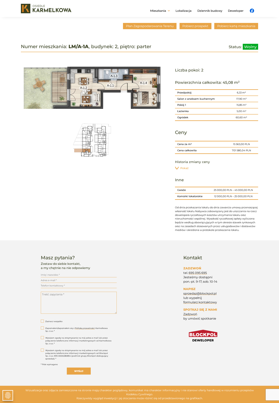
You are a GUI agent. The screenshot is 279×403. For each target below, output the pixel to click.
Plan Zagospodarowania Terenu (150, 26)
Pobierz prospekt (195, 26)
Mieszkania (158, 11)
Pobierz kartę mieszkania (236, 26)
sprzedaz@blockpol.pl (200, 293)
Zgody (8, 395)
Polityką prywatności (85, 328)
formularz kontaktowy (200, 302)
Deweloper (236, 11)
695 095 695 (198, 273)
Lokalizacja (184, 11)
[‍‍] (252, 11)
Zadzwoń (190, 314)
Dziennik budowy (209, 11)
